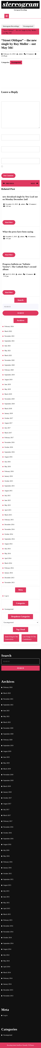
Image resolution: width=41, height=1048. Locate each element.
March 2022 (8, 331)
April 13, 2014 (10, 274)
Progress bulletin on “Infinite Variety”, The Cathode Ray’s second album (19, 267)
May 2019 (7, 389)
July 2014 (7, 549)
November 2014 (9, 529)
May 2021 (7, 350)
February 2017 (9, 437)
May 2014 (7, 553)
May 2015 (7, 505)
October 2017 (8, 418)
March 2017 (8, 433)
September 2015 (9, 486)
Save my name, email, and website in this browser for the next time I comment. (19, 169)
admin (21, 54)
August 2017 (8, 423)
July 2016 (7, 462)
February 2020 (9, 370)
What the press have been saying (18, 231)
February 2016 (9, 471)
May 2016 (7, 466)
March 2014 (8, 563)
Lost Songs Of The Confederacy (29, 638)
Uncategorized (28, 26)
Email (3, 143)
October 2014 (8, 534)
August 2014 (8, 544)
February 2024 (9, 326)
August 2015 (8, 491)
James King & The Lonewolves (11, 638)
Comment (4, 98)
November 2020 (9, 360)
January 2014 (8, 573)
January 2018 (8, 413)
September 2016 (9, 452)
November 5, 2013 (11, 236)
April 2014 (7, 558)
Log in (6, 596)
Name (3, 131)
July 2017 (7, 428)
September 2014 (9, 539)
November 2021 (9, 336)
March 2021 (8, 355)
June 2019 (7, 384)
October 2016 (8, 447)
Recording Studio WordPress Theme (16, 1045)
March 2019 (8, 394)
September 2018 (9, 404)
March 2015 (8, 515)
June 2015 (7, 500)
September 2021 (9, 341)
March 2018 (8, 408)
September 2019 (9, 375)
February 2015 (9, 520)
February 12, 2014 (9, 54)
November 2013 (9, 582)
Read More (10, 223)
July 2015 (7, 495)
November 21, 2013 (11, 204)
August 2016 (8, 457)
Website (3, 155)
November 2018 (9, 399)
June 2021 (7, 346)
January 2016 (8, 476)
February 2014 (9, 568)
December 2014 (9, 524)
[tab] (6, 16)
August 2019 (8, 379)
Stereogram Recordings (20, 10)
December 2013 (9, 578)
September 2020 (9, 365)
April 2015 (7, 510)
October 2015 (8, 481)
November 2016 (9, 442)
